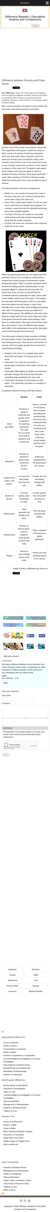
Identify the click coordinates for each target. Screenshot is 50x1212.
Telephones (12, 980)
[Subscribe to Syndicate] (3, 1194)
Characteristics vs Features (14, 1049)
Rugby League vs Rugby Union (16, 1141)
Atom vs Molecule (10, 1144)
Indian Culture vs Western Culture (17, 1180)
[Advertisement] (25, 54)
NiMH (35, 975)
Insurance (12, 991)
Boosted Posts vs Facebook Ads (16, 1068)
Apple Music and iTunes (13, 1138)
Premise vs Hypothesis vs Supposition (19, 1055)
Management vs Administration (16, 1104)
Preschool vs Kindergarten (14, 1089)
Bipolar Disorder (35, 991)
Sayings (35, 986)
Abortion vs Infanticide (12, 1075)
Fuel (36, 980)
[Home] (25, 12)
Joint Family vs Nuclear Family (16, 1184)
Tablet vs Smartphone (12, 1174)
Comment (6, 703)
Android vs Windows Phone (14, 1108)
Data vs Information (11, 1101)
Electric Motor (12, 986)
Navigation (25, 3)
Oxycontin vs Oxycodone (13, 1135)
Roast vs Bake (9, 1128)
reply (6, 683)
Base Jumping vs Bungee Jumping (17, 1131)
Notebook (12, 969)
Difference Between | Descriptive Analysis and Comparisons (25, 18)
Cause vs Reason (10, 1043)
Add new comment (11, 656)
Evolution (36, 969)
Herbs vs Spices (10, 1046)
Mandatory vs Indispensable (15, 1071)
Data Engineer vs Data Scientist (16, 1065)
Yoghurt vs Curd (10, 1111)
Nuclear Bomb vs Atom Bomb (15, 1085)
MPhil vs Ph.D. (9, 1190)
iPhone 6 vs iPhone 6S (12, 1122)
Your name (6, 695)
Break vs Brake (9, 1052)
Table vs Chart (9, 1092)
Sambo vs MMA (10, 1125)
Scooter (12, 975)
